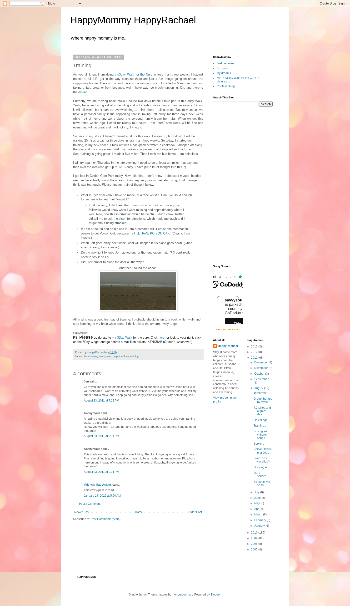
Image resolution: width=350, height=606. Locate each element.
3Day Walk (124, 337)
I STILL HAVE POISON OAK (150, 233)
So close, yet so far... (262, 483)
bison (122, 218)
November (261, 368)
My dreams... (225, 73)
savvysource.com (228, 329)
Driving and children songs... (261, 435)
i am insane (90, 356)
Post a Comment (89, 503)
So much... (223, 68)
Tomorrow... (261, 393)
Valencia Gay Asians (98, 484)
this (114, 83)
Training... (260, 425)
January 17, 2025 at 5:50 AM (102, 495)
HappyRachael (228, 346)
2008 (254, 543)
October (259, 373)
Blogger (215, 594)
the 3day (124, 356)
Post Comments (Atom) (105, 519)
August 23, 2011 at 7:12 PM (101, 400)
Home (139, 512)
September (261, 379)
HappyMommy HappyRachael (133, 20)
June (257, 497)
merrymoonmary (182, 594)
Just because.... (227, 63)
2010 (254, 532)
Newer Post (81, 512)
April (257, 509)
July (257, 492)
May (257, 503)
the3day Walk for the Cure (133, 74)
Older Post (195, 512)
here (162, 337)
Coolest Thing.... (227, 86)
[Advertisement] (232, 185)
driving (82, 92)
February (260, 520)
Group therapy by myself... (263, 400)
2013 (254, 346)
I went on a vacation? (262, 460)
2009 (254, 538)
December (261, 362)
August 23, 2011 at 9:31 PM (101, 472)
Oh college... (262, 420)
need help (112, 356)
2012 (254, 352)
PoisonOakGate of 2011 (263, 451)
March (258, 514)
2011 (254, 357)
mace (102, 356)
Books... (259, 443)
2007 (254, 549)
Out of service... (261, 474)
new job (145, 83)
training (134, 356)
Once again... (262, 467)
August (259, 388)
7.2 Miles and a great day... (262, 411)
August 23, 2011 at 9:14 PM (101, 436)
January (259, 525)
